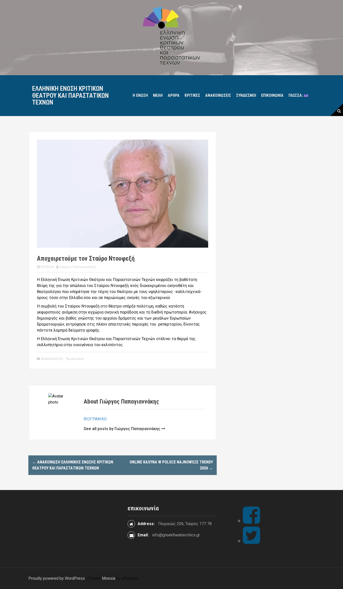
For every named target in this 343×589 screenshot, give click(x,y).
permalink (76, 359)
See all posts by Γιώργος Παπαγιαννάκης (122, 428)
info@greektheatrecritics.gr (176, 535)
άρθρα (174, 95)
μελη (158, 95)
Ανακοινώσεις (218, 95)
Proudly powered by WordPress (56, 578)
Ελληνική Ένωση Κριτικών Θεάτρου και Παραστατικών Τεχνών (70, 95)
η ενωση (140, 95)
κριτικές (192, 95)
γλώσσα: (296, 95)
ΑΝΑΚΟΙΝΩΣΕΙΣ (52, 359)
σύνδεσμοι (246, 95)
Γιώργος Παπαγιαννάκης (77, 267)
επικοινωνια (272, 95)
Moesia (108, 578)
